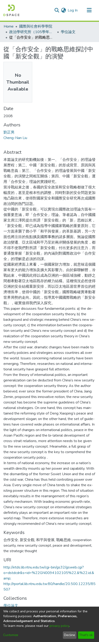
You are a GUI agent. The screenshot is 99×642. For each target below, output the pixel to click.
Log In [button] (73, 10)
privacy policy (59, 626)
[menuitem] (63, 10)
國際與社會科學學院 (35, 26)
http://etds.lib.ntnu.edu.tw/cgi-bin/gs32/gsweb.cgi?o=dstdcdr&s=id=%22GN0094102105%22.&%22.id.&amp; (48, 573)
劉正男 (9, 132)
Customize (10, 635)
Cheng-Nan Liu (15, 137)
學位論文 (68, 31)
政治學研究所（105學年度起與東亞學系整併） (32, 31)
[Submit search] (57, 10)
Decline (69, 635)
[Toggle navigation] (89, 10)
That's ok (86, 635)
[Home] (11, 10)
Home (9, 26)
